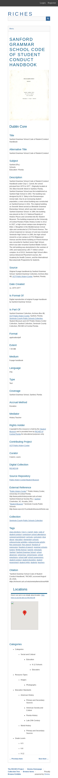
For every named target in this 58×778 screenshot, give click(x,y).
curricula (29, 537)
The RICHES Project (16, 769)
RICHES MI (13, 468)
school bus (22, 555)
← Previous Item (16, 759)
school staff (23, 557)
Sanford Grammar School (26, 552)
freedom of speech (26, 547)
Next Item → (44, 759)
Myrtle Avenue (21, 550)
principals (38, 550)
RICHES (20, 14)
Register (52, 3)
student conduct (15, 560)
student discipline (29, 560)
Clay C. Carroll (27, 532)
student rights (24, 562)
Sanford (12, 552)
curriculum (38, 537)
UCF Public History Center (22, 277)
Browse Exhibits (14, 774)
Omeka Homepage (34, 769)
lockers (12, 550)
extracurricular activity (36, 542)
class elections (15, 532)
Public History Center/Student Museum (24, 480)
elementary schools (31, 540)
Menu (11, 29)
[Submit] (48, 19)
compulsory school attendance (34, 535)
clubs (36, 532)
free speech (26, 545)
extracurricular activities (18, 542)
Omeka (47, 774)
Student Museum (16, 504)
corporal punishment (17, 537)
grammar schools (40, 547)
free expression (15, 545)
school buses (32, 555)
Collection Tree (14, 772)
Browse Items (28, 772)
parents (30, 550)
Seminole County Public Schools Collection (26, 318)
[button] (25, 613)
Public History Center (18, 491)
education (19, 540)
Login (43, 3)
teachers (41, 562)
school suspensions (35, 557)
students (34, 562)
